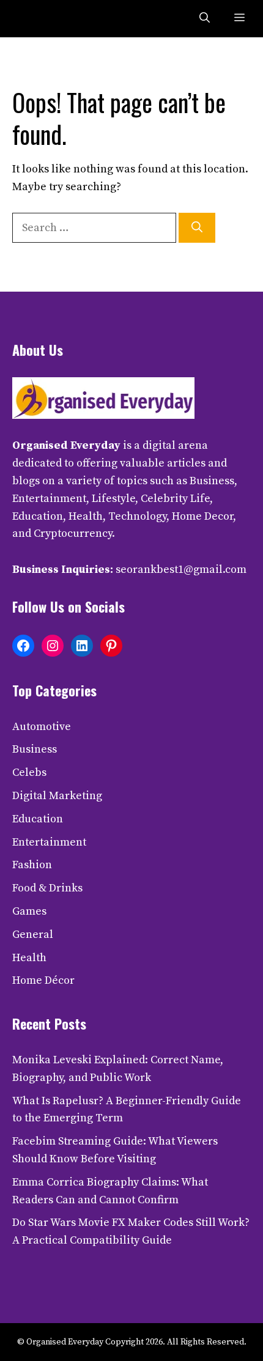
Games (29, 911)
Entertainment (49, 842)
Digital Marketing (57, 796)
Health (29, 958)
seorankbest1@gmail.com (181, 569)
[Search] (197, 228)
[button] (204, 18)
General (32, 935)
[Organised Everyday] (38, 18)
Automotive (41, 727)
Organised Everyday (66, 445)
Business (34, 749)
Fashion (32, 865)
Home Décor (43, 980)
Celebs (29, 772)
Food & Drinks (47, 888)
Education (37, 819)
